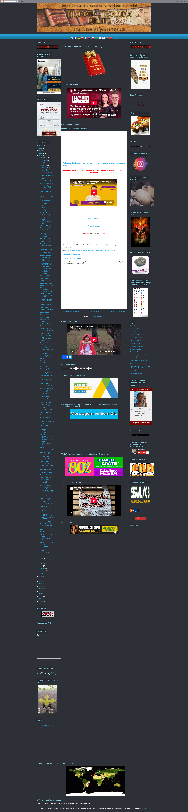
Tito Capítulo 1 (44, 366)
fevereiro (43, 571)
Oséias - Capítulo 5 (45, 181)
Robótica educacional (46, 532)
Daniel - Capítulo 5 (45, 412)
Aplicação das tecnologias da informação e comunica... (45, 201)
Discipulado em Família (136, 340)
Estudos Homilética (135, 349)
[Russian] (93, 38)
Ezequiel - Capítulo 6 (46, 173)
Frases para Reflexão (136, 352)
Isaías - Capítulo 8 (45, 391)
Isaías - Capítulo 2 (45, 488)
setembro (43, 165)
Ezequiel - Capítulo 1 (46, 304)
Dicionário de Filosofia (136, 337)
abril (42, 566)
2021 (40, 576)
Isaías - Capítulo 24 (45, 356)
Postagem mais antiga (117, 311)
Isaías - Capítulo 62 (45, 307)
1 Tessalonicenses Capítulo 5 (45, 320)
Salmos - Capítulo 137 (46, 447)
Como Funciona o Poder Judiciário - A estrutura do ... (46, 379)
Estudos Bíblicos (135, 343)
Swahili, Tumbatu (137, 410)
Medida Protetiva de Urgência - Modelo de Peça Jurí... (47, 421)
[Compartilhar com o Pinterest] (71, 247)
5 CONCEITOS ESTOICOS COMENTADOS (45, 481)
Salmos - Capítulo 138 (46, 542)
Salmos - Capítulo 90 (46, 534)
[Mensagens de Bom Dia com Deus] (94, 418)
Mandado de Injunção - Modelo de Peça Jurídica (46, 187)
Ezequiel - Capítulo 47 (46, 255)
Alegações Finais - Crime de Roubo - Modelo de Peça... (46, 245)
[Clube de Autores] (140, 246)
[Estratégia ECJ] (140, 88)
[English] (72, 38)
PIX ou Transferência (46, 521)
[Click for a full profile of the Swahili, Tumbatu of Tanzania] (140, 407)
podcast (141, 423)
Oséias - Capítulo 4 (45, 241)
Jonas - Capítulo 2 (45, 317)
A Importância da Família (137, 326)
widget (147, 423)
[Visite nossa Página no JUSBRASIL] (94, 397)
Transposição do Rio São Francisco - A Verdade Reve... (46, 525)
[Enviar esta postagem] (115, 245)
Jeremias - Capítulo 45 (46, 275)
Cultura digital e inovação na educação (44, 235)
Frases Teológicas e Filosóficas (139, 355)
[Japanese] (100, 38)
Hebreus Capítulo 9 (45, 328)
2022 (40, 155)
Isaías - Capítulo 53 (45, 477)
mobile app (136, 423)
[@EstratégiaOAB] (94, 78)
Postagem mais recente (71, 311)
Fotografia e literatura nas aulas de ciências (46, 546)
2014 (40, 594)
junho (42, 561)
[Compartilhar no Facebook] (69, 247)
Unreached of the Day (139, 422)
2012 (40, 599)
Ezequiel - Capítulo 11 (46, 386)
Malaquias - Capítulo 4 (46, 331)
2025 (40, 148)
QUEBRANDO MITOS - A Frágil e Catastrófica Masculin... (46, 271)
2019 (40, 581)
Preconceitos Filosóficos (44, 352)
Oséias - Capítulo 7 (45, 550)
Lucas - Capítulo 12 (45, 333)
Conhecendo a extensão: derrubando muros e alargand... (46, 430)
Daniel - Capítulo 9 (45, 225)
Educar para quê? (45, 312)
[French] (75, 38)
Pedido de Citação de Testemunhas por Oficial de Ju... (46, 264)
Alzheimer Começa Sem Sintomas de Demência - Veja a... (46, 471)
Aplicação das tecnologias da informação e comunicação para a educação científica (91, 250)
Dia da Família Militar (46, 283)
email (148, 422)
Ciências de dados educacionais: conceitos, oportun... (46, 289)
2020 (40, 579)
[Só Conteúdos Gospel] (94, 533)
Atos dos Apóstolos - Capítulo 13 (46, 369)
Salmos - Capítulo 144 (46, 196)
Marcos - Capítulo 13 (46, 417)
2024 (40, 150)
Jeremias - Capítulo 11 (46, 183)
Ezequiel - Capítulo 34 (46, 456)
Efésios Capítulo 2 (45, 373)
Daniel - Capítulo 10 (45, 425)
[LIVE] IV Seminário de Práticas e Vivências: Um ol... (46, 177)
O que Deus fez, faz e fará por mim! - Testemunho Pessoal (140, 367)
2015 (40, 591)
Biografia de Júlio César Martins (139, 329)
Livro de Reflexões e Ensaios (138, 358)
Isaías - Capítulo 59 (45, 191)
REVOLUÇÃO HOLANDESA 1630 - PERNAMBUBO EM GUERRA (46, 517)
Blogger (145, 808)
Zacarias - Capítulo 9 (46, 375)
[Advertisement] (94, 147)
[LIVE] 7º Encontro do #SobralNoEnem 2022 (46, 221)
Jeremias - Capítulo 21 (46, 388)
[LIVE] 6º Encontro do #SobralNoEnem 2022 (46, 300)
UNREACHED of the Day (140, 389)
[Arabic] (107, 38)
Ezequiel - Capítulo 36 (46, 504)
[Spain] (82, 38)
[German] (79, 38)
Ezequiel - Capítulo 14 (46, 475)
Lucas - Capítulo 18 (45, 459)
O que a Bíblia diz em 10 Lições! (139, 360)
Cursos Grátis (94, 233)
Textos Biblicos (134, 371)
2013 (40, 596)
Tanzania (147, 410)
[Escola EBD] (47, 714)
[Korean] (103, 38)
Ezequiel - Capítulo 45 (46, 553)
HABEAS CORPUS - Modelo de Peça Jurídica (46, 500)
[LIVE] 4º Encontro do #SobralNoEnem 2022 (46, 538)
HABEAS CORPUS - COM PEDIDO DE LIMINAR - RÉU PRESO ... (46, 338)
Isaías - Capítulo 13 (45, 461)
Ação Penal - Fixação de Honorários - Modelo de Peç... (46, 251)
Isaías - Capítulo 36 (45, 347)
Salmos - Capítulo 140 (46, 285)
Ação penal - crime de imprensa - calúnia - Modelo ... (46, 295)
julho (42, 558)
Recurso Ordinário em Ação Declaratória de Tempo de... (46, 465)
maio (42, 563)
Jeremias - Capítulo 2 (46, 485)
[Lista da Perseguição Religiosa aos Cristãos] (140, 274)
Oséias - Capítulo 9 (45, 506)
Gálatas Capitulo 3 (45, 323)
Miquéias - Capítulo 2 (46, 496)
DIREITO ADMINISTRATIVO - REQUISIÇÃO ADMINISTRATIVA (46, 437)
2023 (40, 153)
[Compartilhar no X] (67, 247)
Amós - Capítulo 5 (45, 529)
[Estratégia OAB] (49, 136)
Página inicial (94, 311)
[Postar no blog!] (66, 247)
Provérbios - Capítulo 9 (46, 309)
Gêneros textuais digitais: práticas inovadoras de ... (45, 169)
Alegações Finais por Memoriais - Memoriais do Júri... (46, 362)
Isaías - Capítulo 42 (45, 383)
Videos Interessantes (136, 373)
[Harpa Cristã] (49, 658)
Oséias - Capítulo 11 (46, 280)
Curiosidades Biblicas (136, 331)
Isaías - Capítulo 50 (45, 278)
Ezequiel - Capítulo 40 (46, 349)
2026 (40, 145)
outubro (43, 162)
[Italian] (86, 38)
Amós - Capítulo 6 (45, 194)
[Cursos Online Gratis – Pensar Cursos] (47, 672)
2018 (40, 584)
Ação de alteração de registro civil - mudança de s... (46, 229)
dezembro (44, 157)
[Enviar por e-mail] (64, 247)
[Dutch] (89, 38)
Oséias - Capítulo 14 (46, 410)
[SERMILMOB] (140, 504)
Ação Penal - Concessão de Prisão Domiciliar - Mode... (46, 215)
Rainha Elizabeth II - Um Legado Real (46, 453)
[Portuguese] (96, 38)
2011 (40, 601)
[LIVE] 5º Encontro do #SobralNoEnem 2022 (46, 443)
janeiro (43, 573)
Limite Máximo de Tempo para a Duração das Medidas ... (45, 208)
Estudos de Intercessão (136, 346)
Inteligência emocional (46, 450)
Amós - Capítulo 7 (45, 415)
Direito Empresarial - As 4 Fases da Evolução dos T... (47, 492)
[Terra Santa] (140, 171)
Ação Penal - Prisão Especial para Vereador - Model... (46, 259)
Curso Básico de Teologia (137, 334)
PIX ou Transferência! (46, 239)
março (42, 568)
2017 (40, 586)
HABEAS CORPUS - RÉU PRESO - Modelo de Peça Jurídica (46, 405)
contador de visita (47, 725)
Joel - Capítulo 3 (44, 314)
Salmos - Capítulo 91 (46, 358)
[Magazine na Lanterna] (94, 476)
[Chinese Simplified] (111, 38)
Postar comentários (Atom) (96, 316)
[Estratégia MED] (49, 93)
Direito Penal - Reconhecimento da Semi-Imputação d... (46, 395)
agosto (43, 556)
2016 (40, 589)
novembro (44, 160)
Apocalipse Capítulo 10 (46, 326)
